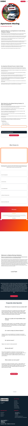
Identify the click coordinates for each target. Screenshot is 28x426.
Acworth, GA (2, 413)
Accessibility (3, 422)
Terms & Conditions (4, 420)
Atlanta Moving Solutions (14, 33)
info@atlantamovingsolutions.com (19, 416)
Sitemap (3, 421)
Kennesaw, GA (2, 412)
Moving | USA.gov (4, 121)
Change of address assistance (6, 124)
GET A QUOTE (23, 1)
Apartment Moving (16, 405)
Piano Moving (15, 404)
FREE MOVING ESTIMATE (14, 135)
